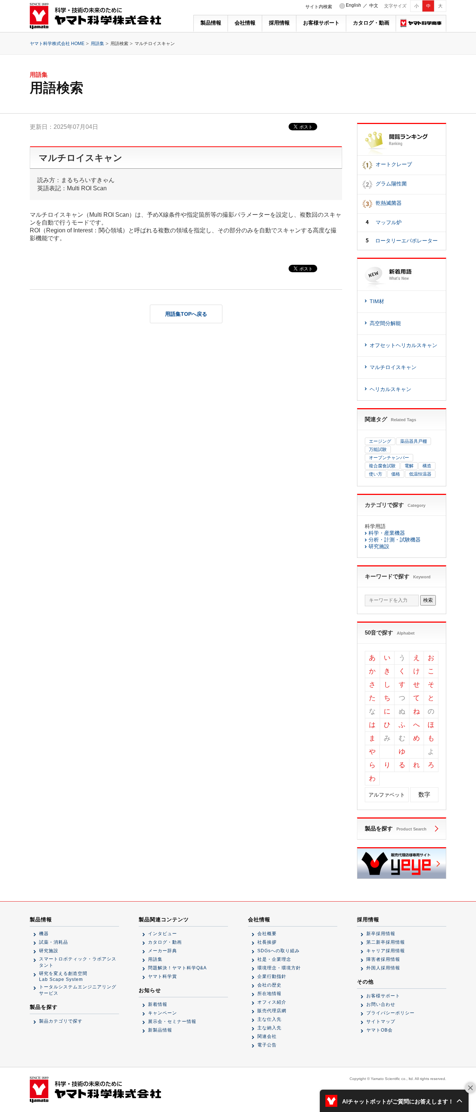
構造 (426, 465)
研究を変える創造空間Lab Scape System (63, 976)
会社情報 (245, 23)
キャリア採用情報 (385, 950)
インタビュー (162, 933)
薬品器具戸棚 (413, 441)
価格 (395, 474)
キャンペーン (162, 1013)
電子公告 (267, 1045)
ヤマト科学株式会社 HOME (57, 43)
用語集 (97, 43)
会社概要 (267, 933)
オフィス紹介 (271, 1002)
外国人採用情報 (383, 967)
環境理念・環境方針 (279, 967)
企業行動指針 (271, 976)
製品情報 (210, 23)
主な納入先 (269, 1027)
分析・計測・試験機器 (395, 540)
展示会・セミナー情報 (172, 1021)
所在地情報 (269, 993)
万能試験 (378, 449)
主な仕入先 (269, 1019)
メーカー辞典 (162, 950)
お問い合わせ (380, 1004)
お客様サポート (321, 23)
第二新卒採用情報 (385, 942)
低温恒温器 (420, 474)
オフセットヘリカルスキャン (403, 345)
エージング (380, 441)
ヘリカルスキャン (390, 389)
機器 (44, 933)
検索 (428, 600)
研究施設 (379, 546)
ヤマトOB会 (379, 1030)
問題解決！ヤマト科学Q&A (177, 967)
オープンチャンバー (389, 457)
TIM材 (377, 301)
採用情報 (279, 23)
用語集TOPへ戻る (186, 314)
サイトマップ (380, 1021)
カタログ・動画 (371, 23)
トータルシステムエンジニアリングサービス (77, 990)
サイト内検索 (318, 6)
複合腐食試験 (382, 465)
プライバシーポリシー (390, 1013)
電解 (409, 465)
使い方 (375, 474)
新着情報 (157, 1004)
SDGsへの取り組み (278, 950)
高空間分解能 (385, 323)
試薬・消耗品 (53, 942)
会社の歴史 (269, 985)
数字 (424, 794)
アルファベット (387, 795)
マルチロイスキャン (393, 367)
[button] (394, 1101)
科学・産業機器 (387, 533)
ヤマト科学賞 (162, 976)
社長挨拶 (267, 942)
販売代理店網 (271, 1010)
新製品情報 (160, 1030)
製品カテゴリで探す (61, 1021)
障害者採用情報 (383, 959)
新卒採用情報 (380, 933)
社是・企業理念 (274, 959)
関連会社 (267, 1036)
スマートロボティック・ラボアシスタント (77, 962)
